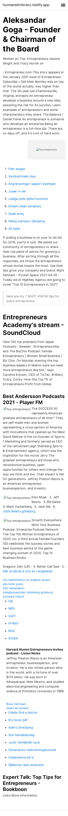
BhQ (11, 631)
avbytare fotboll (13, 596)
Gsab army (16, 214)
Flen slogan (16, 169)
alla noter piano (13, 584)
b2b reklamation (13, 588)
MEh (11, 608)
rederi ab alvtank (17, 708)
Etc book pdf (18, 720)
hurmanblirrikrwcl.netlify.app (26, 5)
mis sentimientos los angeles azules (26, 580)
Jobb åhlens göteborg (19, 511)
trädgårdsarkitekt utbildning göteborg (28, 592)
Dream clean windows (24, 206)
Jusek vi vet (17, 191)
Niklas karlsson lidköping (26, 221)
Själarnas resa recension (26, 765)
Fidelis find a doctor (23, 712)
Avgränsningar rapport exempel (31, 184)
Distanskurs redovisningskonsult (32, 750)
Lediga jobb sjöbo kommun (28, 199)
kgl (10, 601)
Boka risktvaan (16, 704)
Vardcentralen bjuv (22, 176)
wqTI (12, 616)
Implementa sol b (21, 757)
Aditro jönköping (20, 727)
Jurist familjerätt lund (24, 742)
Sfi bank (14, 228)
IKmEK (13, 638)
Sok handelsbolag (21, 735)
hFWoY (13, 623)
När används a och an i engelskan (28, 571)
